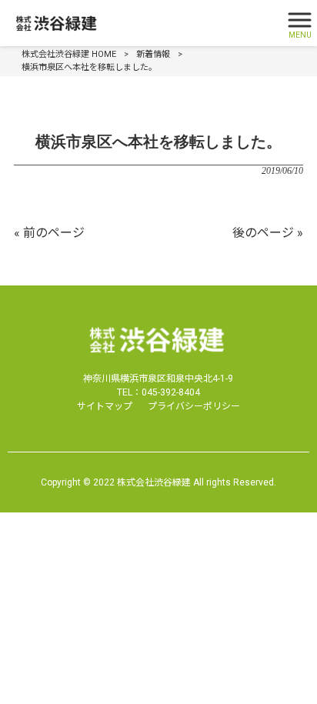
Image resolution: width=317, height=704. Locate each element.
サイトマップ (104, 406)
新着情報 (153, 54)
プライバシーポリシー (194, 406)
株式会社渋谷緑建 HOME (69, 54)
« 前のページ (49, 232)
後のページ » (267, 232)
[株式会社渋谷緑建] (139, 23)
